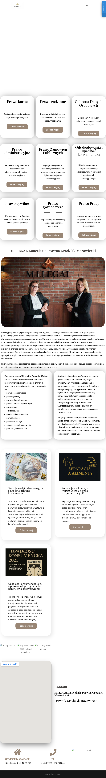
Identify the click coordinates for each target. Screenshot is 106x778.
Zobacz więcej (26, 530)
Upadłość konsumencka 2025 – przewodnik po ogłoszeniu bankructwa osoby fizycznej (25, 586)
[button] (2, 649)
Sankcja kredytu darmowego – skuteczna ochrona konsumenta (25, 491)
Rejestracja (75, 434)
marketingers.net (53, 774)
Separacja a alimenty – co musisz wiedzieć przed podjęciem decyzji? (77, 491)
